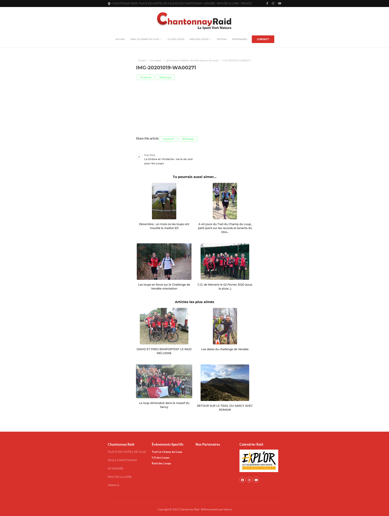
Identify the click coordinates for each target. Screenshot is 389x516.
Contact (263, 39)
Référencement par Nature (216, 509)
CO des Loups (176, 39)
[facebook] (242, 480)
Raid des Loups (199, 39)
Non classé (155, 60)
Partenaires (239, 39)
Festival (222, 39)
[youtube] (256, 480)
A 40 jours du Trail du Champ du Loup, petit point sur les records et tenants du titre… (225, 228)
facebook (145, 77)
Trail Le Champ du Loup (144, 39)
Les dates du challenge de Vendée (225, 349)
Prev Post (168, 159)
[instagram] (249, 480)
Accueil (120, 39)
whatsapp (165, 77)
